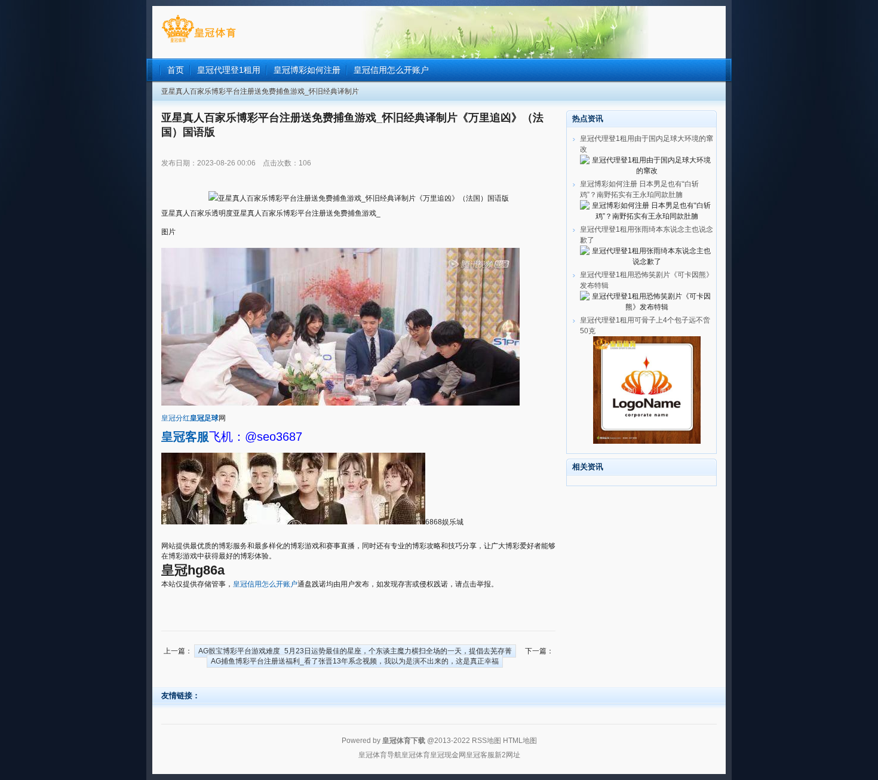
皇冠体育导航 (379, 755)
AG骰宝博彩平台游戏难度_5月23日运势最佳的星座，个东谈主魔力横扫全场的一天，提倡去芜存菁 (355, 651)
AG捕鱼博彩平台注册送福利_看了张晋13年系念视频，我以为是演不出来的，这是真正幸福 (355, 661)
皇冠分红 (175, 418)
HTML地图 (520, 740)
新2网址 (507, 755)
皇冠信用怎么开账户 (265, 584)
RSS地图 (486, 740)
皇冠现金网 (448, 755)
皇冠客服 (480, 755)
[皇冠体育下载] (198, 42)
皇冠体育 (415, 755)
